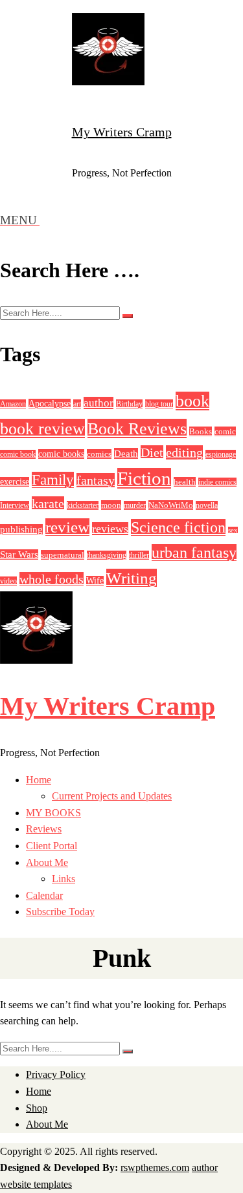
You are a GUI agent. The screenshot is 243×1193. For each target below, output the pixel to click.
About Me (47, 862)
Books (200, 431)
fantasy (95, 480)
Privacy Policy (56, 1074)
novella (207, 505)
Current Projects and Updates (112, 795)
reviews (110, 528)
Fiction (144, 478)
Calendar (44, 895)
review (67, 527)
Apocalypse (50, 403)
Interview (14, 505)
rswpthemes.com (155, 1167)
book (192, 401)
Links (63, 878)
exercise (14, 482)
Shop (36, 1108)
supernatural (62, 555)
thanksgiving (106, 555)
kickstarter (82, 505)
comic (225, 431)
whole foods (51, 579)
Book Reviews (137, 428)
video (8, 581)
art (77, 403)
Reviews (44, 828)
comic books (61, 454)
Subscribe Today (60, 911)
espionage (220, 454)
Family (53, 480)
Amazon (13, 403)
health (185, 482)
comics (99, 454)
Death (126, 453)
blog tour (159, 403)
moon (111, 505)
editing (184, 452)
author (98, 403)
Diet (152, 452)
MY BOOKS (53, 812)
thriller (139, 555)
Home (38, 779)
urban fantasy (194, 552)
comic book (18, 454)
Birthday (129, 403)
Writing (131, 578)
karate (48, 503)
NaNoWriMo (170, 505)
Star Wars (19, 554)
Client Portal (51, 845)
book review (42, 428)
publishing (21, 529)
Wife (95, 581)
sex (233, 530)
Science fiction (178, 527)
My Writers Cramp (122, 132)
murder (135, 505)
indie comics (217, 482)
